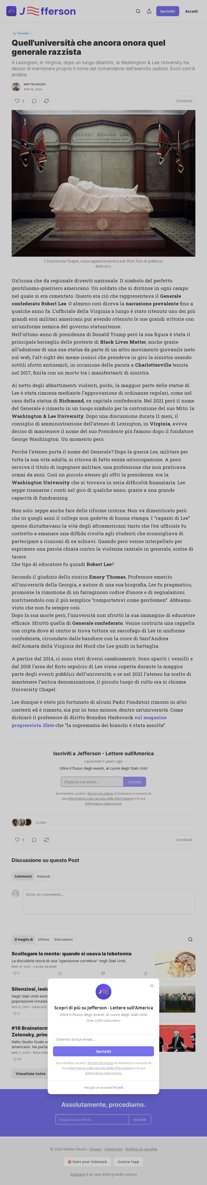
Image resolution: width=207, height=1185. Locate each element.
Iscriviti (103, 1051)
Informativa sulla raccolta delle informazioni (100, 1068)
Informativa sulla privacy (103, 1073)
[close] (152, 986)
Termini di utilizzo (100, 1063)
